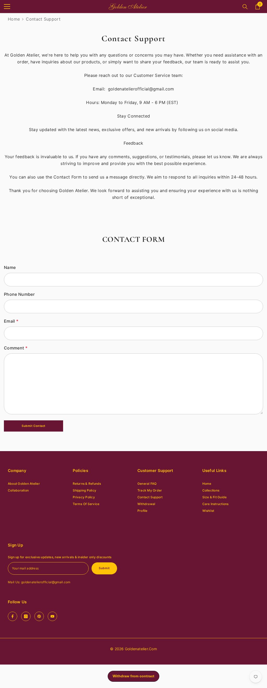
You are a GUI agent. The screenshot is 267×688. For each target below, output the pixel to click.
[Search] (245, 7)
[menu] (7, 6)
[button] (33, 426)
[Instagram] (26, 616)
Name (10, 267)
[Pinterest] (39, 616)
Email (11, 321)
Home (14, 19)
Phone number (19, 294)
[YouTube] (52, 616)
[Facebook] (12, 616)
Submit (104, 568)
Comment (15, 348)
